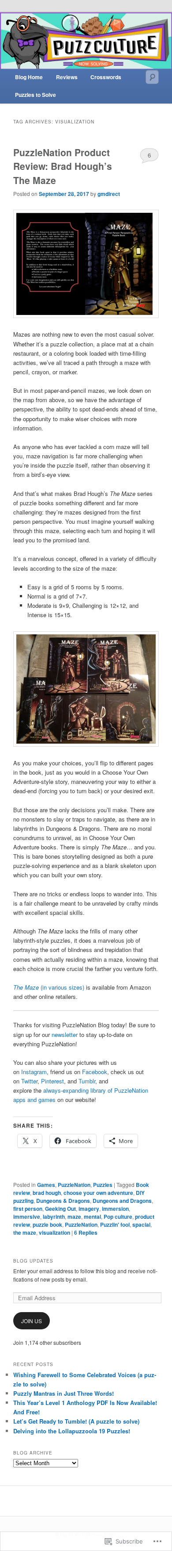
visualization (54, 1232)
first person (27, 1209)
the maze (24, 1232)
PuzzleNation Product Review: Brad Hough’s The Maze (62, 166)
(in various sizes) (48, 987)
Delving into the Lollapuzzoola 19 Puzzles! (71, 1431)
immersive (26, 1217)
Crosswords (105, 77)
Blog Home (29, 77)
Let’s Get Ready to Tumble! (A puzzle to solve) (76, 1421)
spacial (141, 1225)
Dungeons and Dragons (122, 1201)
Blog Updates (33, 1261)
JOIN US (31, 1320)
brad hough (47, 1193)
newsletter (65, 1034)
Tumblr (87, 1081)
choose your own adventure (98, 1193)
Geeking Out (60, 1209)
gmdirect (108, 194)
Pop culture (118, 1217)
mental (92, 1217)
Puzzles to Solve (35, 95)
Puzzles (102, 1185)
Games (46, 1185)
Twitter (29, 1081)
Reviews (67, 77)
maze (74, 1217)
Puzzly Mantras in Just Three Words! (63, 1393)
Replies (85, 1232)
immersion (115, 1209)
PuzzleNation (74, 1185)
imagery (89, 1209)
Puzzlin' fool (115, 1225)
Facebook (94, 1071)
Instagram (34, 1071)
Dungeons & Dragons (63, 1201)
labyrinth (54, 1217)
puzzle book (47, 1225)
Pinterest (52, 1081)
